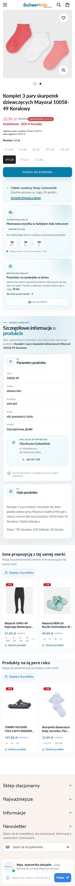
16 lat (24, 159)
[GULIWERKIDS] (37, 5)
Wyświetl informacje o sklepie (26, 197)
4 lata (9, 149)
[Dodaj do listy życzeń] (63, 17)
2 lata (39, 159)
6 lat (23, 149)
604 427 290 (33, 459)
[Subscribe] (67, 847)
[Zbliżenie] (63, 70)
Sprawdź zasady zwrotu (18, 294)
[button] (67, 4)
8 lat (36, 149)
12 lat (64, 149)
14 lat (9, 159)
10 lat (50, 149)
